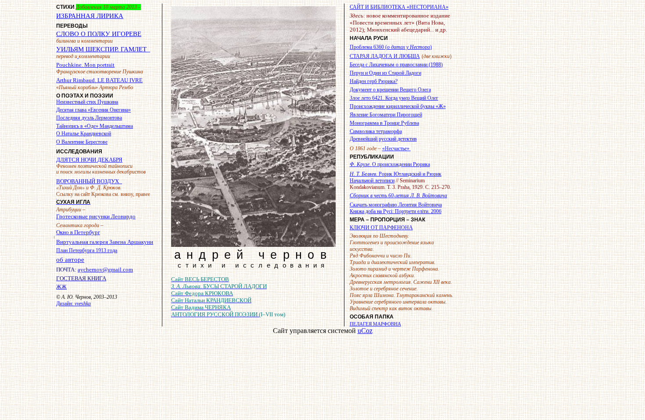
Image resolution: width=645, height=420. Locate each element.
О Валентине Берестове (82, 142)
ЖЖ (61, 286)
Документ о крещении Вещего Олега (390, 90)
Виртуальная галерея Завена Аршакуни (104, 242)
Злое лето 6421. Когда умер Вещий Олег (394, 98)
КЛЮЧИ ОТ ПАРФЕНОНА (381, 227)
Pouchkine (85, 65)
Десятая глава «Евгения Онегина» (93, 110)
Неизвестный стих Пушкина (87, 102)
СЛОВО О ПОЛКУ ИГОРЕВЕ (98, 33)
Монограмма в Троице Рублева (384, 123)
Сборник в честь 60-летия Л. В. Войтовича (398, 195)
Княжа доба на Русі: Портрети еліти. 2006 (395, 211)
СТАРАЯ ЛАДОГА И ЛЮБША (385, 56)
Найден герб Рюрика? (374, 81)
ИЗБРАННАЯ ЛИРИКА (89, 15)
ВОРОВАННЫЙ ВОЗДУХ (87, 181)
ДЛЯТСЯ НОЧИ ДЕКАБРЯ (89, 159)
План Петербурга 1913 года (86, 250)
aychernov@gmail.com (105, 269)
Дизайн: (73, 304)
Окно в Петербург (78, 232)
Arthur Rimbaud (99, 80)
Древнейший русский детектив (383, 139)
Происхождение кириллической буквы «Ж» (398, 106)
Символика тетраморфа (376, 131)
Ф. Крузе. (390, 164)
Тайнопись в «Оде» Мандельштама (94, 126)
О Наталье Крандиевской (83, 133)
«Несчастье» (396, 148)
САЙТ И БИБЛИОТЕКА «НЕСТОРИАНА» (399, 7)
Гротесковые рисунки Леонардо (96, 216)
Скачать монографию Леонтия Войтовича (396, 205)
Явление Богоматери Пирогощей (386, 115)
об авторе (70, 259)
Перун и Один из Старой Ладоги (385, 73)
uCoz (365, 330)
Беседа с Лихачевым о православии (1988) (396, 65)
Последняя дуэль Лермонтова (89, 118)
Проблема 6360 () (391, 47)
